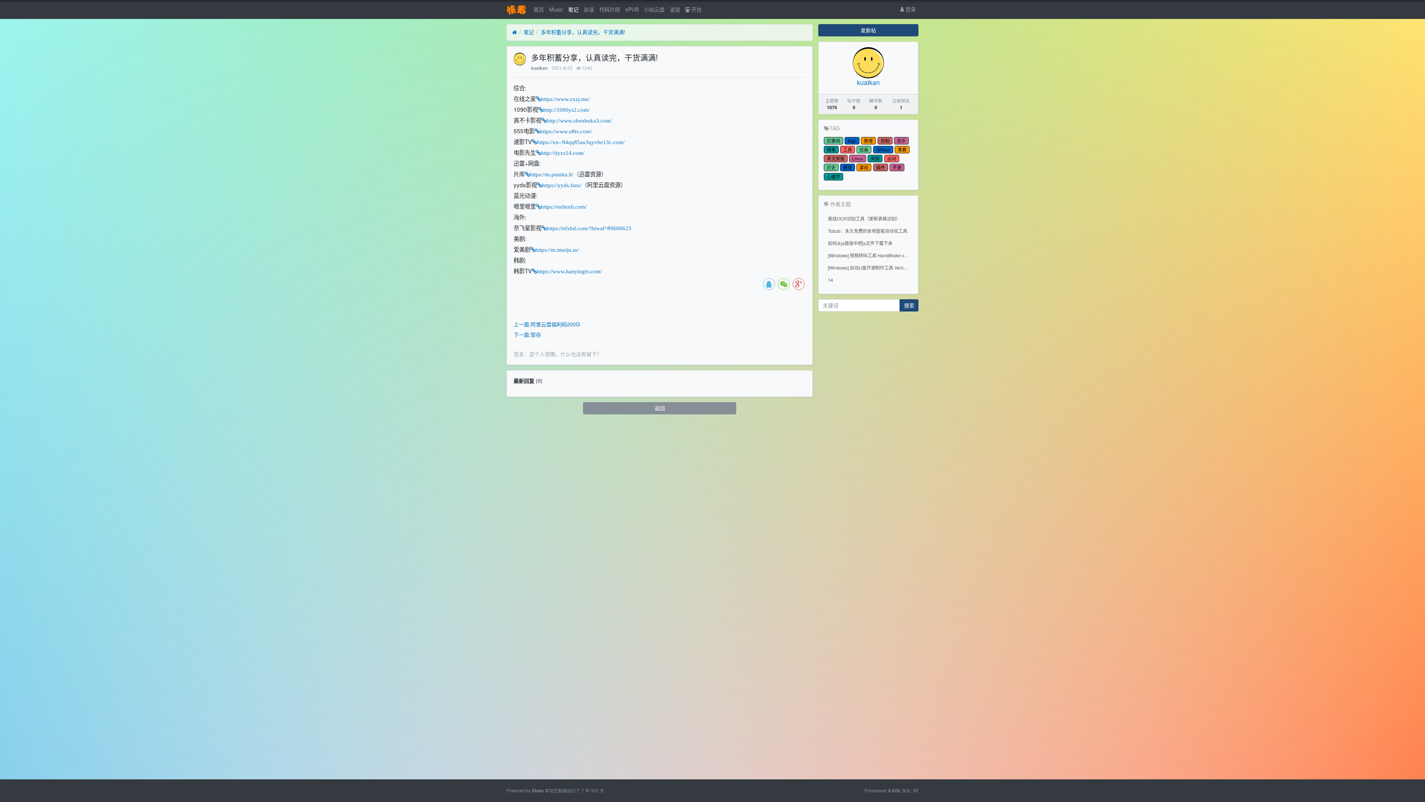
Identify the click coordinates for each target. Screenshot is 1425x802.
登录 (910, 9)
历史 (831, 167)
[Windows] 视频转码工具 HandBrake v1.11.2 (869, 255)
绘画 (863, 149)
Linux (857, 158)
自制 (885, 140)
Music (556, 9)
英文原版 (836, 158)
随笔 (831, 149)
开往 (696, 9)
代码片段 (609, 9)
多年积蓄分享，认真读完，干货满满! (583, 32)
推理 (868, 140)
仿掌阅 (833, 140)
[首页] (514, 32)
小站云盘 (654, 9)
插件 (880, 167)
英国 (875, 158)
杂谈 (589, 9)
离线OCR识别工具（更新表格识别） (864, 218)
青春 (902, 149)
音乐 (901, 140)
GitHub (883, 149)
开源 (896, 167)
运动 (891, 158)
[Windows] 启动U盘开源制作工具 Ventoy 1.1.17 (869, 267)
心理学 (833, 176)
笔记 (573, 9)
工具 (847, 149)
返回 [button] (660, 408)
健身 (847, 167)
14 (830, 280)
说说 (675, 9)
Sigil (852, 140)
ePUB (632, 9)
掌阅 (863, 167)
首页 (539, 9)
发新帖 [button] (868, 30)
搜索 (909, 305)
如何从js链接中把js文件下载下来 (860, 243)
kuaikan (539, 68)
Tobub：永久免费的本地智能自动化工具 (867, 231)
